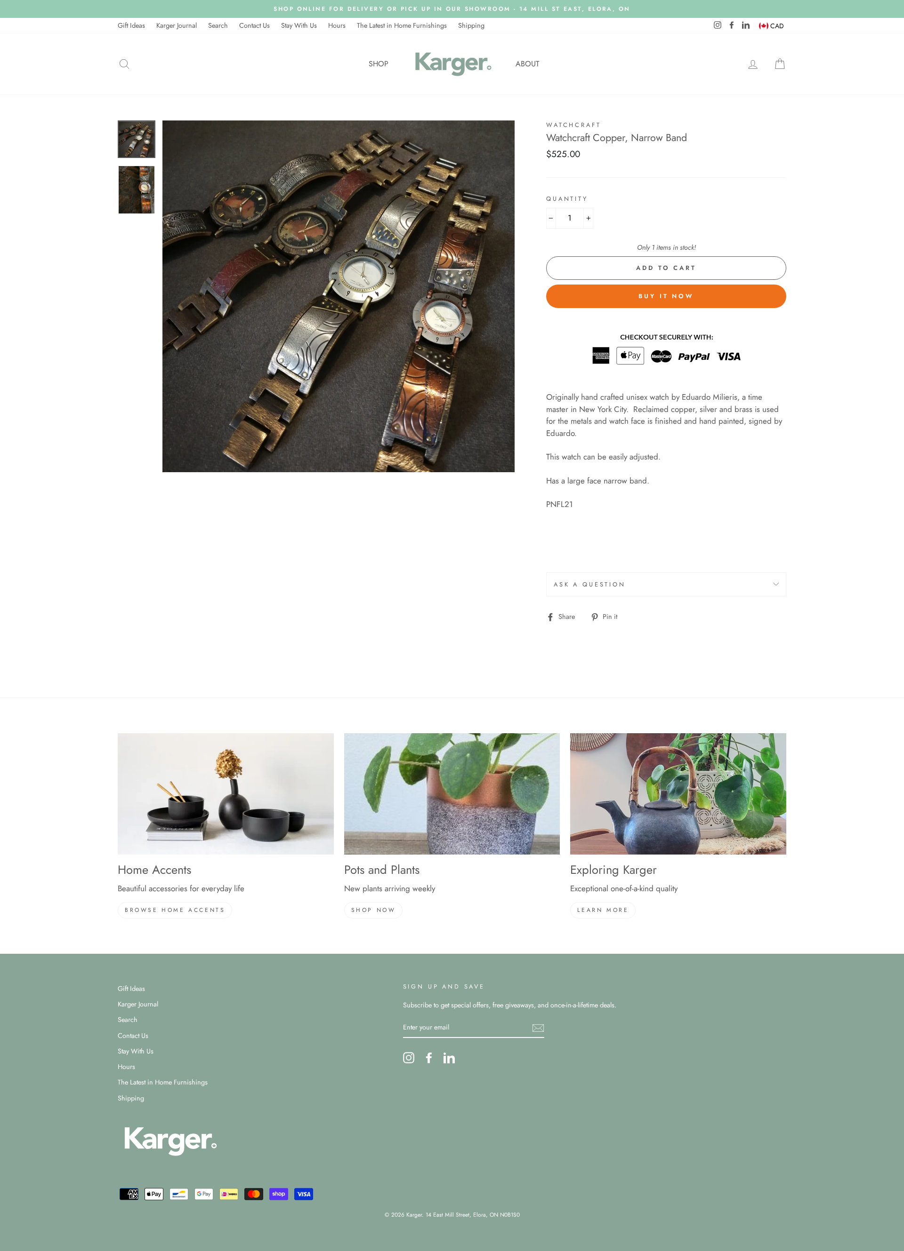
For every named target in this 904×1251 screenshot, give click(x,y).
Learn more (603, 910)
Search (218, 25)
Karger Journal (176, 25)
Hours (337, 25)
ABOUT (527, 63)
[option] (452, 9)
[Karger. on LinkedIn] (449, 1057)
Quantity (567, 198)
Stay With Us (299, 25)
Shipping (471, 25)
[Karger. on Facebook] (429, 1057)
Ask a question (590, 584)
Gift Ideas (131, 25)
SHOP (378, 63)
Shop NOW (373, 910)
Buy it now (666, 296)
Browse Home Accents (175, 910)
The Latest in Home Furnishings (402, 25)
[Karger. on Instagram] (408, 1057)
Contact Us (254, 25)
